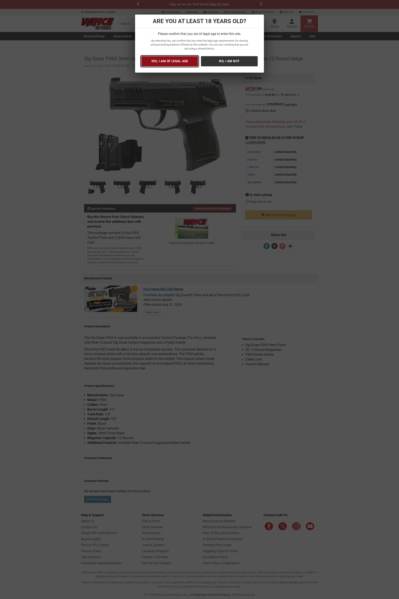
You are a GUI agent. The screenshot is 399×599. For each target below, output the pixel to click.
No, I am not (229, 61)
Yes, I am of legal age (169, 61)
